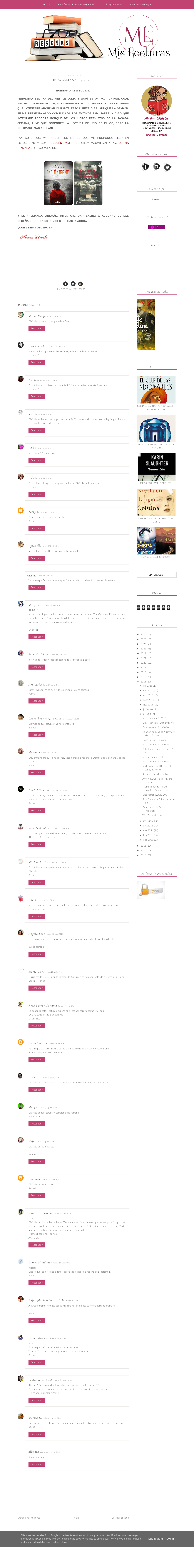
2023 (143, 648)
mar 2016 (148, 830)
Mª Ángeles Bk (38, 862)
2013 (143, 855)
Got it (170, 1538)
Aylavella (35, 546)
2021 (143, 658)
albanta (33, 1452)
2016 (143, 681)
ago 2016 (148, 704)
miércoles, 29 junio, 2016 (50, 1452)
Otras (82, 289)
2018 (143, 672)
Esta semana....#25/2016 (155, 744)
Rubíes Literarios (40, 1213)
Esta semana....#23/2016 (155, 794)
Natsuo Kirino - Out (152, 757)
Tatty (32, 512)
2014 (143, 850)
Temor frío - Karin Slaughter (155, 483)
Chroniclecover (38, 1043)
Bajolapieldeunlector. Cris (46, 1300)
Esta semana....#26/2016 (155, 727)
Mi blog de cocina (112, 4)
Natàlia (33, 380)
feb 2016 (148, 835)
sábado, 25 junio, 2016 (52, 1418)
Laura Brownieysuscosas (45, 718)
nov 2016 (148, 690)
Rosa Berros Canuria (42, 1005)
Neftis (32, 1141)
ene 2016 (148, 839)
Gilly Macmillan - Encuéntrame (158, 722)
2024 (143, 643)
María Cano (36, 971)
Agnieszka (35, 684)
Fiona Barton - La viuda (154, 739)
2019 (143, 667)
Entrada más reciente (28, 1517)
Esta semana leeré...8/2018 (155, 557)
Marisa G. (35, 1418)
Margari (34, 1107)
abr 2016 (148, 825)
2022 (143, 653)
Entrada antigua (120, 1517)
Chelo (32, 900)
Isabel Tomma (37, 1338)
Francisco (35, 1077)
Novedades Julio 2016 (154, 718)
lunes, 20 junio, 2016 (58, 316)
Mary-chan (35, 605)
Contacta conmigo (140, 4)
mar (31, 414)
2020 (143, 662)
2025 (143, 639)
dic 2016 (148, 685)
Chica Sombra (38, 346)
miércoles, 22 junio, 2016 (64, 1380)
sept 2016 (148, 699)
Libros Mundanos (40, 1262)
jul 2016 (147, 709)
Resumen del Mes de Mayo (156, 774)
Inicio (46, 4)
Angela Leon (36, 934)
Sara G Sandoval (40, 828)
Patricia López (38, 654)
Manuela (34, 752)
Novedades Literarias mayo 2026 (76, 4)
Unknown (34, 1179)
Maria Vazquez (38, 316)
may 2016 (148, 820)
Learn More (155, 1538)
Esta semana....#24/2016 (155, 761)
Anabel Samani (38, 790)
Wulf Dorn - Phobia (152, 815)
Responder (37, 328)
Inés (31, 478)
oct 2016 (148, 695)
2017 (143, 676)
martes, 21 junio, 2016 (50, 1179)
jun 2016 (148, 714)
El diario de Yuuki (41, 1380)
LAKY (32, 448)
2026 (143, 634)
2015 (143, 845)
